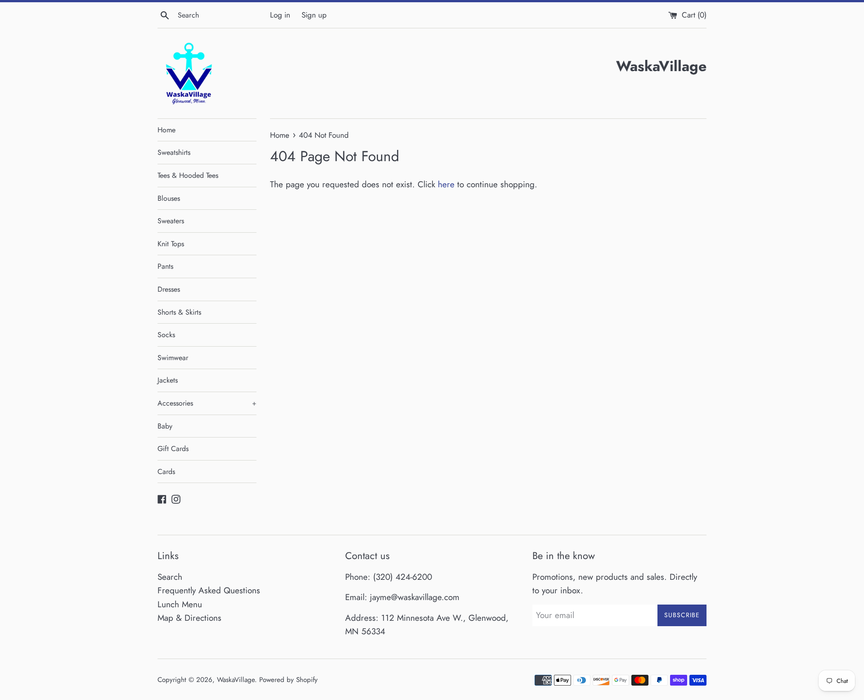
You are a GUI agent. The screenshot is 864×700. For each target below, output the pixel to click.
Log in (280, 14)
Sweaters (171, 221)
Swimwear (173, 357)
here (446, 184)
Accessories (207, 403)
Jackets (168, 380)
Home (167, 130)
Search (170, 577)
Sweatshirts (174, 152)
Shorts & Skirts (179, 312)
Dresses (169, 289)
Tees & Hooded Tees (188, 175)
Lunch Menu (180, 604)
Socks (166, 335)
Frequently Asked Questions (209, 590)
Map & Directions (189, 618)
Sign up (314, 14)
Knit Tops (171, 244)
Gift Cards (173, 448)
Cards (166, 471)
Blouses (169, 198)
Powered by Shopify (288, 680)
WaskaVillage (236, 680)
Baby (165, 426)
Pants (165, 266)
